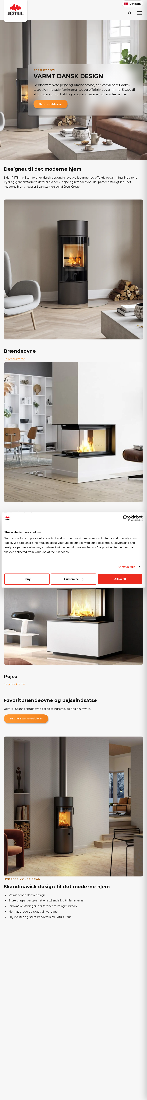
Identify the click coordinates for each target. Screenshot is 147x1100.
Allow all (120, 579)
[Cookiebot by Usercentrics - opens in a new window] (126, 518)
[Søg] (129, 13)
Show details (126, 566)
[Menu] (139, 13)
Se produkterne (50, 104)
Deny (27, 579)
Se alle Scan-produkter (26, 718)
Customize (71, 579)
